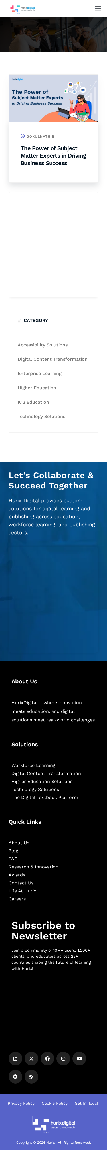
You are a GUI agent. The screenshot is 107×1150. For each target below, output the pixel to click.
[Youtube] (79, 1058)
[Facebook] (47, 1058)
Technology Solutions (41, 416)
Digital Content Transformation (53, 359)
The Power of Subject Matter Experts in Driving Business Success (53, 155)
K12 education (33, 402)
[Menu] (98, 8)
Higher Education (37, 387)
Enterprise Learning (40, 373)
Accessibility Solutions (43, 345)
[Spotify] (15, 1077)
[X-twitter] (31, 1058)
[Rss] (31, 1077)
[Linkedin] (15, 1058)
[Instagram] (63, 1058)
